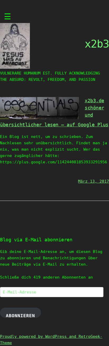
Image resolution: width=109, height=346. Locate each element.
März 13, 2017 (93, 181)
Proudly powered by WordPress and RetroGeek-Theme (51, 339)
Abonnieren (20, 315)
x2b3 (97, 44)
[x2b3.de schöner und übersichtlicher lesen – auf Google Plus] (39, 118)
